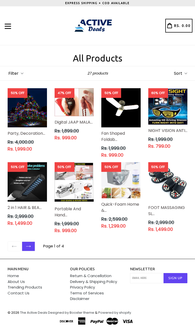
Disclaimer (79, 298)
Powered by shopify (114, 312)
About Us (16, 281)
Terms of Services (87, 293)
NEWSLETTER (142, 269)
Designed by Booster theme (71, 312)
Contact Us (18, 293)
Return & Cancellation (90, 275)
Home (13, 275)
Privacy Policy (82, 287)
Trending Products (25, 287)
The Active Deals (33, 312)
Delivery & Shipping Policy (93, 281)
